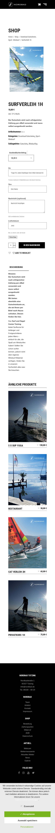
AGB (27, 733)
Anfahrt (27, 705)
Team (27, 702)
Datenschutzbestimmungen (26, 800)
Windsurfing (33, 144)
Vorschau (12, 237)
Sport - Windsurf (13, 40)
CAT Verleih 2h (16, 571)
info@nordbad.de (27, 687)
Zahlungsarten (27, 727)
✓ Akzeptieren (27, 814)
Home (10, 37)
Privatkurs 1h (16, 634)
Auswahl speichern (27, 820)
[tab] (18, 267)
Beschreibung (16, 267)
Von (10, 184)
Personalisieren (26, 827)
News (27, 758)
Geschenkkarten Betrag (17, 153)
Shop (16, 37)
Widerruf (27, 730)
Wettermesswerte (27, 751)
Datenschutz (28, 736)
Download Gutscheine (28, 37)
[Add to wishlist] (37, 446)
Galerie (27, 761)
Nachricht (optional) (17, 198)
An (9, 168)
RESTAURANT (15, 508)
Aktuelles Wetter (27, 755)
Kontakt (27, 708)
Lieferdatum (13, 221)
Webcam (27, 748)
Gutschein (24, 144)
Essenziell (29, 806)
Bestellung (27, 724)
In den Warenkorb (32, 245)
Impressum (27, 711)
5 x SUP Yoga (15, 445)
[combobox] (21, 158)
